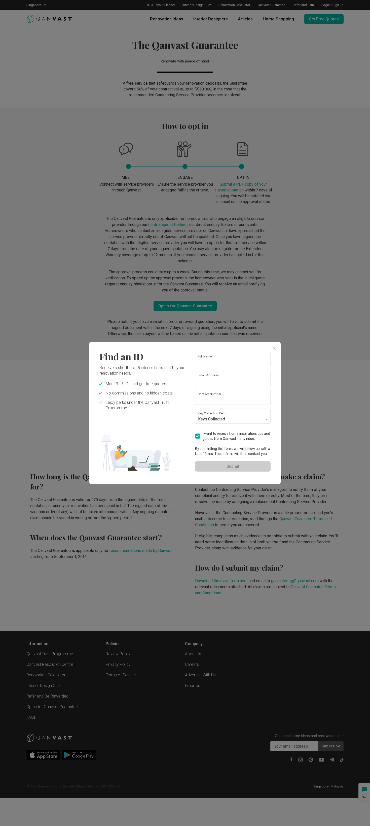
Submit (233, 466)
